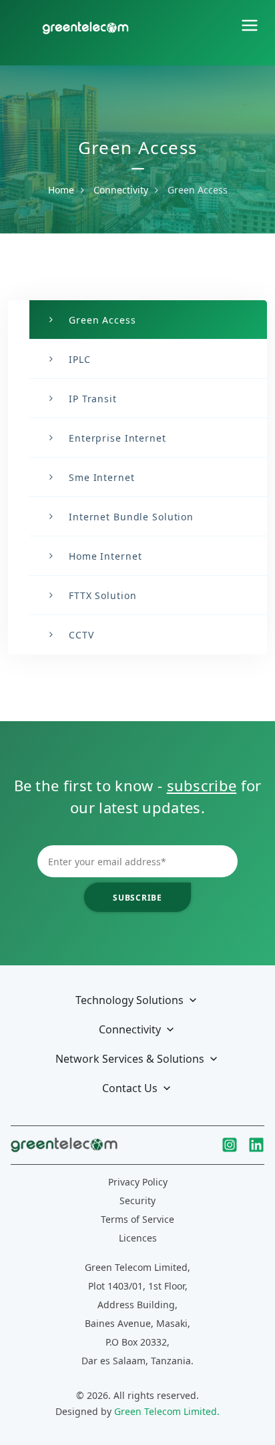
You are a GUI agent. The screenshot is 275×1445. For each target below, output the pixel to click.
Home (61, 189)
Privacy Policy (138, 1181)
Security (137, 1200)
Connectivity (120, 189)
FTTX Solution (102, 595)
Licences (138, 1238)
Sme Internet (102, 477)
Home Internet (105, 556)
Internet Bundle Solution (131, 516)
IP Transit (93, 398)
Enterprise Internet (117, 438)
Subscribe (137, 897)
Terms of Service (137, 1219)
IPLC (80, 359)
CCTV (81, 634)
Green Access (102, 320)
